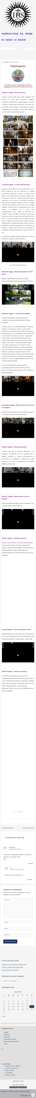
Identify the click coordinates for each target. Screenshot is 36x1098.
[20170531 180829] (6, 421)
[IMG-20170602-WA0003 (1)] (27, 512)
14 (22, 1003)
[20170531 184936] (16, 421)
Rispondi (30, 863)
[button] (18, 52)
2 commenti (5, 62)
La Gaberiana (8, 1072)
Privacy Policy (14, 1087)
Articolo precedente (7, 828)
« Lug (3, 1016)
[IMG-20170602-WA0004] (6, 512)
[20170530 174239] (13, 287)
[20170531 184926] (27, 421)
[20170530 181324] (23, 287)
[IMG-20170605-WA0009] (6, 645)
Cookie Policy (23, 1087)
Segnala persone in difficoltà (9, 964)
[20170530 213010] (16, 379)
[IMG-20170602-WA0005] (16, 512)
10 (4, 1003)
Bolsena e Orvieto (10, 1075)
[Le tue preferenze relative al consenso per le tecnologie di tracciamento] (33, 1095)
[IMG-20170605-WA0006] (16, 645)
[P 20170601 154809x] (9, 470)
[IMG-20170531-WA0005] (19, 470)
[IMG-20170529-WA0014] (6, 245)
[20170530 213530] (27, 379)
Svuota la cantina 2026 (8, 967)
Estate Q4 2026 (6, 970)
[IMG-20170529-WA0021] (27, 245)
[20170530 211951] (6, 379)
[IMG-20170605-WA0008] (27, 645)
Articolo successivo (29, 828)
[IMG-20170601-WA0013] (30, 470)
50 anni (11, 62)
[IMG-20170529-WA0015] (16, 245)
